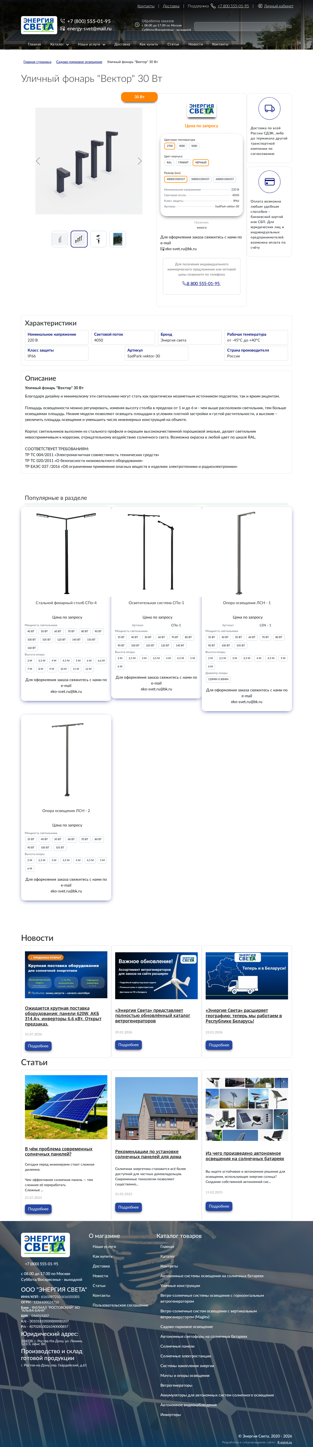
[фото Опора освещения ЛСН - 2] (66, 760)
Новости (100, 1276)
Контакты (146, 6)
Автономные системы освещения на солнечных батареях (212, 1276)
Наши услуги (104, 1247)
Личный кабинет (278, 6)
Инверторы (170, 1415)
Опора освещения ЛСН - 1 (247, 603)
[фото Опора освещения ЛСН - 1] (247, 552)
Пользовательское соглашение (120, 1305)
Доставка (171, 6)
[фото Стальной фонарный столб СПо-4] (66, 552)
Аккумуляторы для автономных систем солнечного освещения (217, 1395)
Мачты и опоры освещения (185, 1376)
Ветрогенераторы (176, 1385)
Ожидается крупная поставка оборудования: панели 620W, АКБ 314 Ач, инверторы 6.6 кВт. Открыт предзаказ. (63, 1016)
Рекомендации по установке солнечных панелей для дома (148, 1154)
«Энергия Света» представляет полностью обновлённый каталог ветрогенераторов (152, 1015)
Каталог (167, 1256)
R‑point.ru (285, 1442)
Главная (167, 1247)
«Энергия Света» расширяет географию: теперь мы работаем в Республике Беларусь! (244, 1015)
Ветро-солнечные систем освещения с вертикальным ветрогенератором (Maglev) (208, 1314)
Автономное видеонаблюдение (188, 1405)
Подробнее (38, 1046)
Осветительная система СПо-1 (156, 603)
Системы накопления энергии (187, 1366)
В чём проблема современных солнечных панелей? (58, 1151)
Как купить (102, 1256)
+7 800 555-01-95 (233, 6)
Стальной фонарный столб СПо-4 (66, 603)
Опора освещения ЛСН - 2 (66, 811)
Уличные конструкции (180, 1286)
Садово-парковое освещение (186, 1327)
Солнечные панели (177, 1346)
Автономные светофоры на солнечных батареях (203, 1337)
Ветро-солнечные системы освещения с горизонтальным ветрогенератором (212, 1298)
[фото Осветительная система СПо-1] (156, 552)
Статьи (99, 1286)
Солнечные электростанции (185, 1356)
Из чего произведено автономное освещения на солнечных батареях (245, 1155)
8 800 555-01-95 (204, 284)
